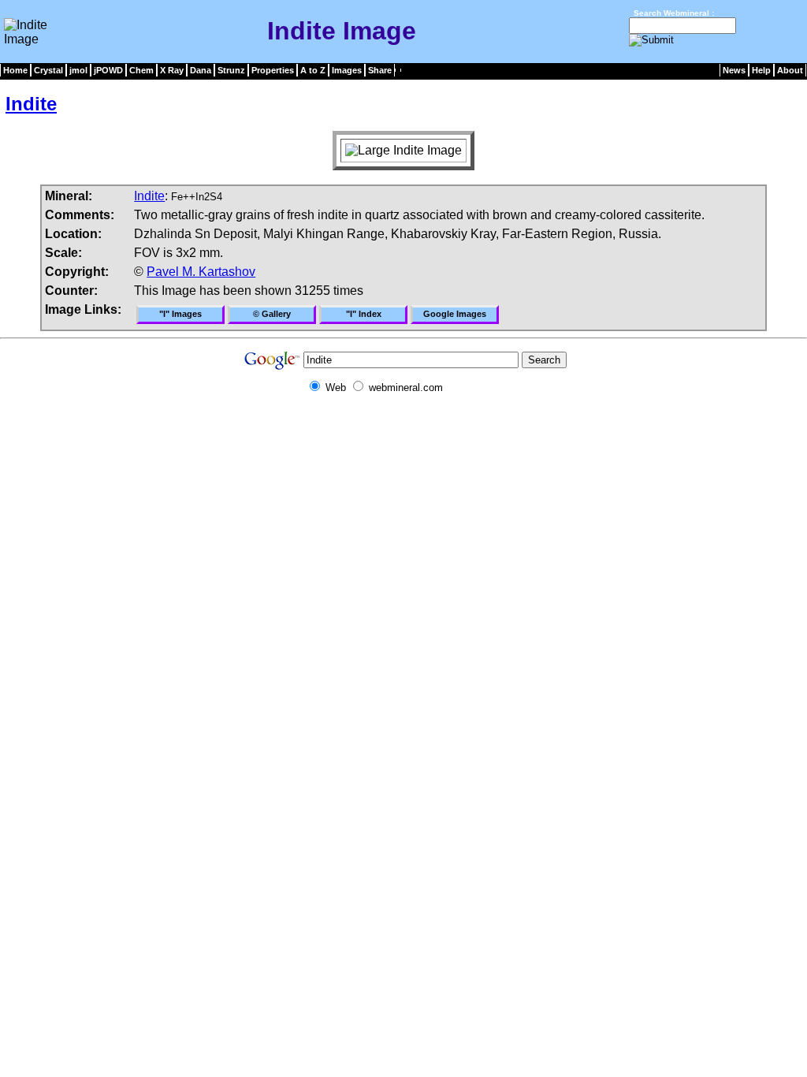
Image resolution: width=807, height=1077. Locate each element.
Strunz (231, 70)
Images (347, 70)
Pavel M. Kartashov (201, 271)
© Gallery (272, 314)
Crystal (48, 70)
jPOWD (108, 70)
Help (761, 70)
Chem (141, 70)
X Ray (172, 70)
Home (15, 70)
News (734, 70)
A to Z (312, 70)
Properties (272, 70)
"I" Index (363, 314)
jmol (78, 70)
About (790, 70)
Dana (200, 70)
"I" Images (180, 314)
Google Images (454, 314)
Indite (31, 103)
